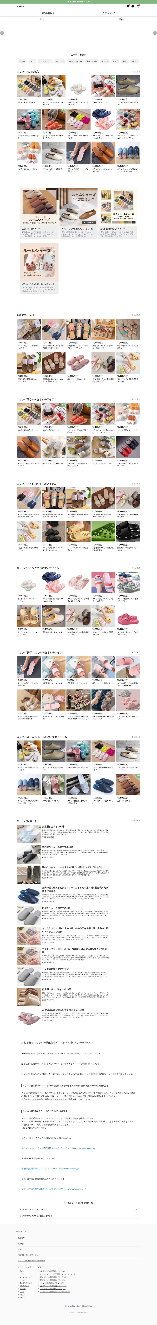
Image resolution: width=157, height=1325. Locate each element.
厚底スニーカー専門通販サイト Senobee (52, 1280)
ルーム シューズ (45, 61)
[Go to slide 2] (78, 46)
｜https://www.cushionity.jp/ (68, 1169)
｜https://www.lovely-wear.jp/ (83, 1148)
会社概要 (21, 1238)
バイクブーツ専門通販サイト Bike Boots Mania (55, 1292)
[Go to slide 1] (77, 46)
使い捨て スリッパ (75, 61)
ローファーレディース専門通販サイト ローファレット (57, 1274)
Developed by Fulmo (72, 1306)
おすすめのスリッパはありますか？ (33, 1209)
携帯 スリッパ (92, 61)
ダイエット (60, 61)
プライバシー (23, 1249)
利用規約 (21, 1244)
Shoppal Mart (87, 1306)
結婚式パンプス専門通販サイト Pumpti (52, 1271)
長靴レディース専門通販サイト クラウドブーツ (55, 1277)
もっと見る (136, 71)
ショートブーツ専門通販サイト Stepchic (52, 1289)
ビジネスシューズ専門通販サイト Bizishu (53, 1286)
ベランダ (105, 61)
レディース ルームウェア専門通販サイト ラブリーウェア (46, 1148)
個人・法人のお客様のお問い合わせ (31, 1261)
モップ (115, 61)
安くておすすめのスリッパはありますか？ (36, 1216)
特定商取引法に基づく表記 (28, 1255)
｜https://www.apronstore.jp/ (74, 1189)
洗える (22, 61)
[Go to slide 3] (79, 46)
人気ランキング (109, 13)
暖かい (125, 61)
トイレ (32, 61)
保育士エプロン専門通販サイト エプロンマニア (42, 1189)
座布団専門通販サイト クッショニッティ (39, 1169)
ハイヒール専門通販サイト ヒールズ (52, 1283)
